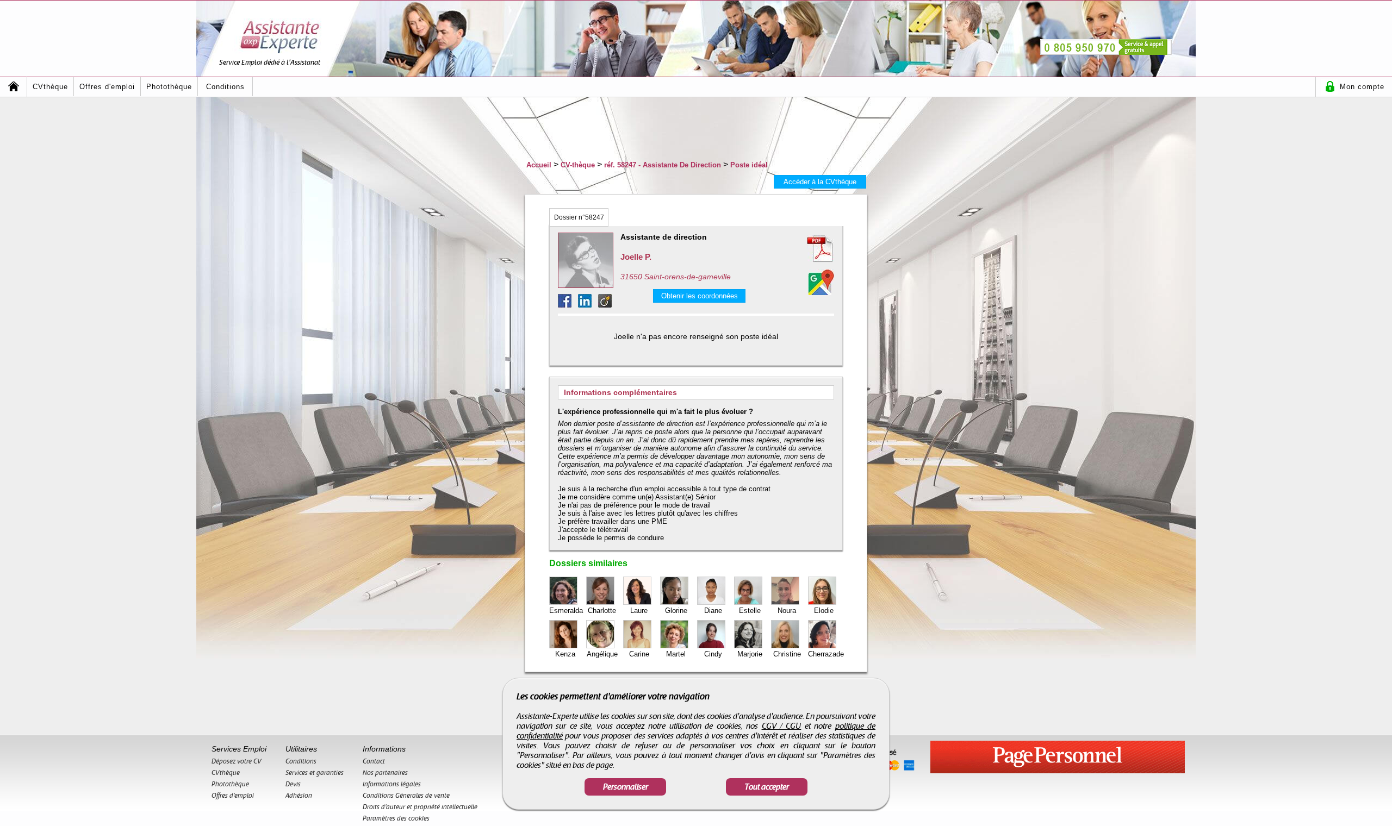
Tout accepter (766, 787)
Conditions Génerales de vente (406, 795)
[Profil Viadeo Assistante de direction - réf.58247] (605, 304)
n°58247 (579, 217)
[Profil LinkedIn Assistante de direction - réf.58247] (588, 304)
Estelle (750, 610)
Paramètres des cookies (396, 818)
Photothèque (169, 87)
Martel (676, 654)
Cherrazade (826, 654)
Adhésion (298, 795)
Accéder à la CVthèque (820, 182)
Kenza (565, 654)
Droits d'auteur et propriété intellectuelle (420, 807)
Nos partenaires (385, 773)
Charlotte (602, 610)
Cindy (713, 654)
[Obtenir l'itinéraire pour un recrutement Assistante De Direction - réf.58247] (821, 282)
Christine (787, 654)
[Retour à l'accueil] (13, 87)
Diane (713, 610)
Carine (639, 654)
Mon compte (1362, 87)
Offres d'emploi (107, 87)
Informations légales (392, 784)
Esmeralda (566, 610)
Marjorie (749, 654)
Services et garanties (314, 773)
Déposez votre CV (237, 761)
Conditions (225, 87)
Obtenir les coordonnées (699, 296)
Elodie (824, 610)
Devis (293, 784)
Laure (639, 610)
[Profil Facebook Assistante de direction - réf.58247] (568, 304)
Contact (374, 761)
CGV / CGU (781, 726)
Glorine (676, 610)
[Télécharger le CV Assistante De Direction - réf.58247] (807, 248)
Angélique (602, 654)
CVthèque (50, 87)
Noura (787, 610)
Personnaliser (625, 787)
